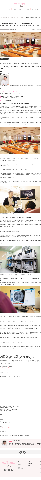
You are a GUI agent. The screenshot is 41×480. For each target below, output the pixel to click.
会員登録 (29, 461)
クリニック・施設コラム (20, 17)
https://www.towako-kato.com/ (6, 427)
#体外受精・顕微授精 (13, 435)
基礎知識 (8, 9)
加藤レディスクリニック (9, 92)
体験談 (27, 9)
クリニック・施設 (21, 470)
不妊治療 (14, 9)
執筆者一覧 (30, 463)
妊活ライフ (21, 9)
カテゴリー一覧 (20, 461)
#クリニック (6, 435)
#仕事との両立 (20, 435)
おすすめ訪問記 (35, 9)
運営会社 (29, 465)
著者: (13, 29)
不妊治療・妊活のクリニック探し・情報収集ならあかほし (8, 17)
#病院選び (26, 435)
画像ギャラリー (5, 58)
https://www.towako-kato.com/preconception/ (9, 367)
